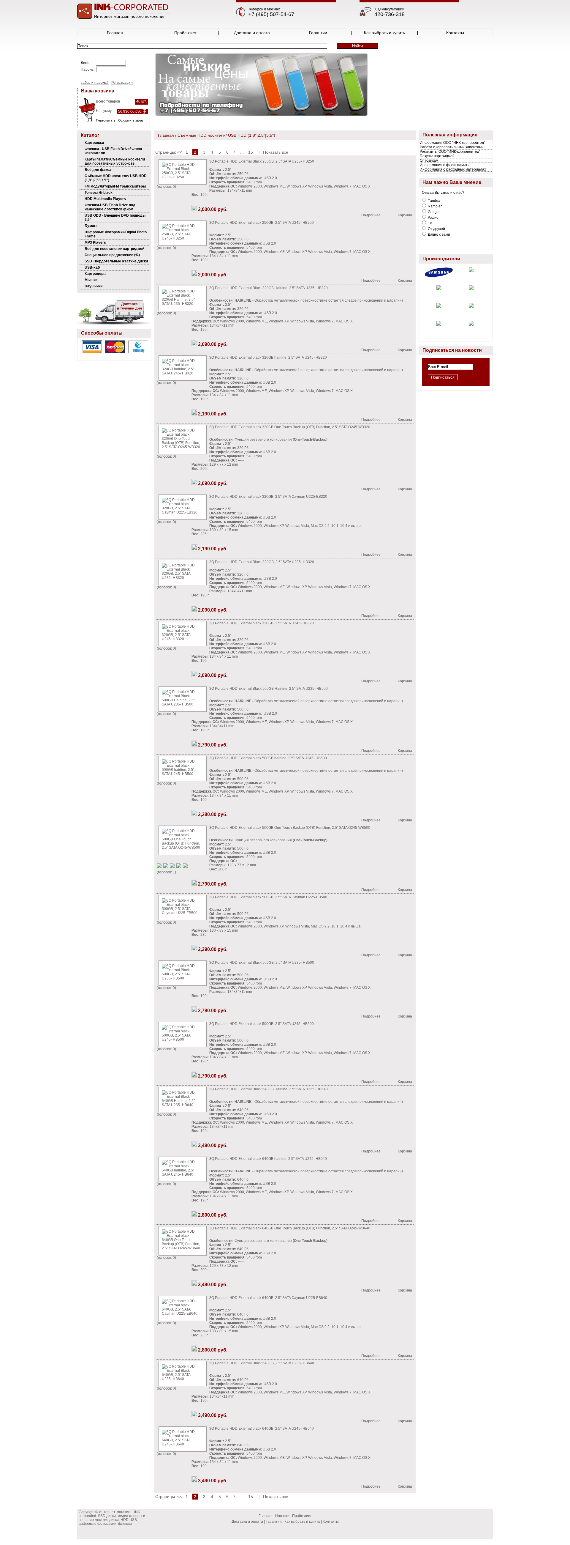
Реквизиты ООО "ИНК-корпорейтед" (450, 151)
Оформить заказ (130, 120)
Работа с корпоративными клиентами (452, 147)
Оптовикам (429, 160)
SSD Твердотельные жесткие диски (116, 261)
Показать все (275, 152)
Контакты (455, 32)
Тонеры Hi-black (99, 192)
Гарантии (318, 32)
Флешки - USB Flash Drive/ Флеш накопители (113, 151)
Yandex (433, 201)
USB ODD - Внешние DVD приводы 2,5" (115, 217)
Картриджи (94, 143)
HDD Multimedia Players (105, 199)
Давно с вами (438, 234)
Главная (115, 32)
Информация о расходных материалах (453, 169)
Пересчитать (105, 120)
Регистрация (122, 83)
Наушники (93, 286)
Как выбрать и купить (384, 32)
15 (250, 152)
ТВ (429, 223)
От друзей (436, 229)
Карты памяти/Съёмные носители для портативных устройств (115, 161)
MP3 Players (95, 242)
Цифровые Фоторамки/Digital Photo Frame (116, 234)
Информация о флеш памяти (445, 165)
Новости (282, 1516)
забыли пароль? (95, 83)
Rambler (434, 206)
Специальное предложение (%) (112, 255)
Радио (432, 217)
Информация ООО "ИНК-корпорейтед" (452, 143)
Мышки (91, 280)
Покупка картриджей (437, 156)
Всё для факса (98, 170)
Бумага (91, 226)
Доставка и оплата (252, 32)
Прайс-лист (185, 32)
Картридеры (95, 274)
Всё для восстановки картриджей (114, 249)
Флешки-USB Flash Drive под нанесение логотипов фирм (110, 207)
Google (433, 212)
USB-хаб (92, 267)
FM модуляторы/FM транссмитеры (115, 186)
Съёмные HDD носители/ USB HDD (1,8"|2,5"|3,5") (116, 178)
